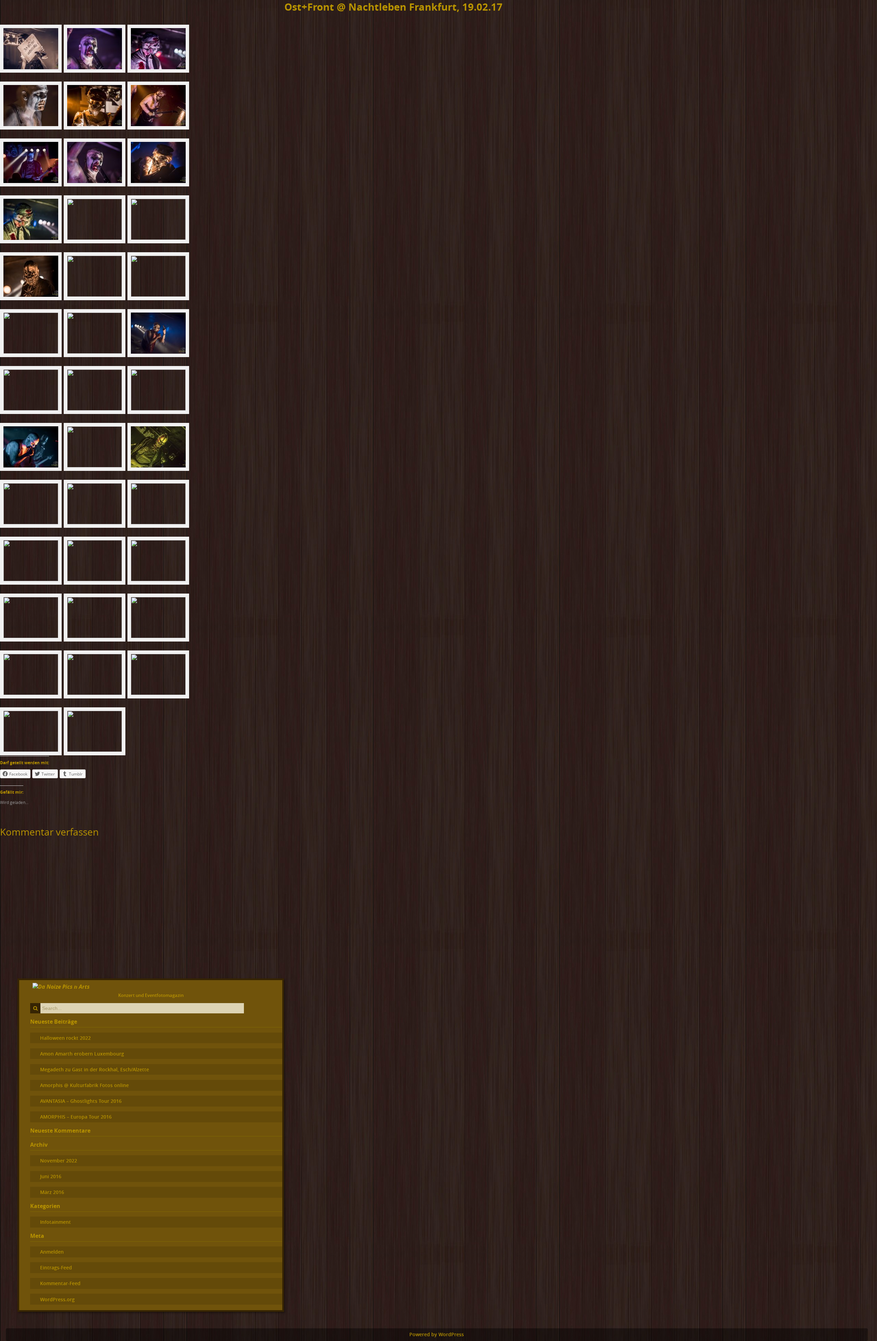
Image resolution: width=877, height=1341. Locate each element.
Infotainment (55, 1222)
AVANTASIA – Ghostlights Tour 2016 (81, 1101)
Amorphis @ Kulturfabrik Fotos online (84, 1085)
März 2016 (52, 1192)
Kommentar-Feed (60, 1283)
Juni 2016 (50, 1176)
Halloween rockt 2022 (65, 1038)
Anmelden (52, 1251)
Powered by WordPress (436, 1334)
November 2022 (58, 1160)
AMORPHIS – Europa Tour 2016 (76, 1116)
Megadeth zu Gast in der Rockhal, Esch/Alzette (94, 1069)
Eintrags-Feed (56, 1267)
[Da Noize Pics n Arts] (61, 986)
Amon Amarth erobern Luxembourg (82, 1053)
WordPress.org (57, 1299)
